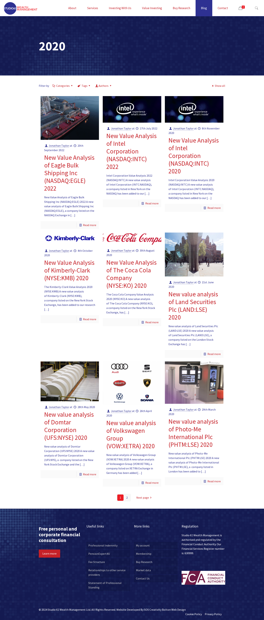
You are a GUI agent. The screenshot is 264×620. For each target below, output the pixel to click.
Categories (63, 85)
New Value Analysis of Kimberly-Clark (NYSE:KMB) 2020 (69, 270)
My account (143, 545)
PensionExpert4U (99, 553)
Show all (220, 85)
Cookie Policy (193, 614)
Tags (84, 85)
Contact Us (143, 578)
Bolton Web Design (174, 609)
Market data (143, 570)
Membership (143, 553)
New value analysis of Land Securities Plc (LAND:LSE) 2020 (193, 305)
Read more (89, 225)
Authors (103, 85)
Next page (142, 497)
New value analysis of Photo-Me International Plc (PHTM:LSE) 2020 (193, 433)
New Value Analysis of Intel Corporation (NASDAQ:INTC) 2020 (193, 155)
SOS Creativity (152, 609)
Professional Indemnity (102, 545)
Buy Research (144, 562)
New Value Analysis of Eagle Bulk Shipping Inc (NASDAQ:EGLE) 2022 (69, 173)
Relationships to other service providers (107, 572)
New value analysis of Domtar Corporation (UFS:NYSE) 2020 (69, 426)
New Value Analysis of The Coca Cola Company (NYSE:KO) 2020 (131, 274)
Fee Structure (96, 562)
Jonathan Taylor (59, 145)
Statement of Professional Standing (105, 585)
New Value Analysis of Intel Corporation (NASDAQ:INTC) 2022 (131, 151)
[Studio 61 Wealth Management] (21, 8)
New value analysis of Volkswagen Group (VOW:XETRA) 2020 (131, 434)
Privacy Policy (213, 614)
